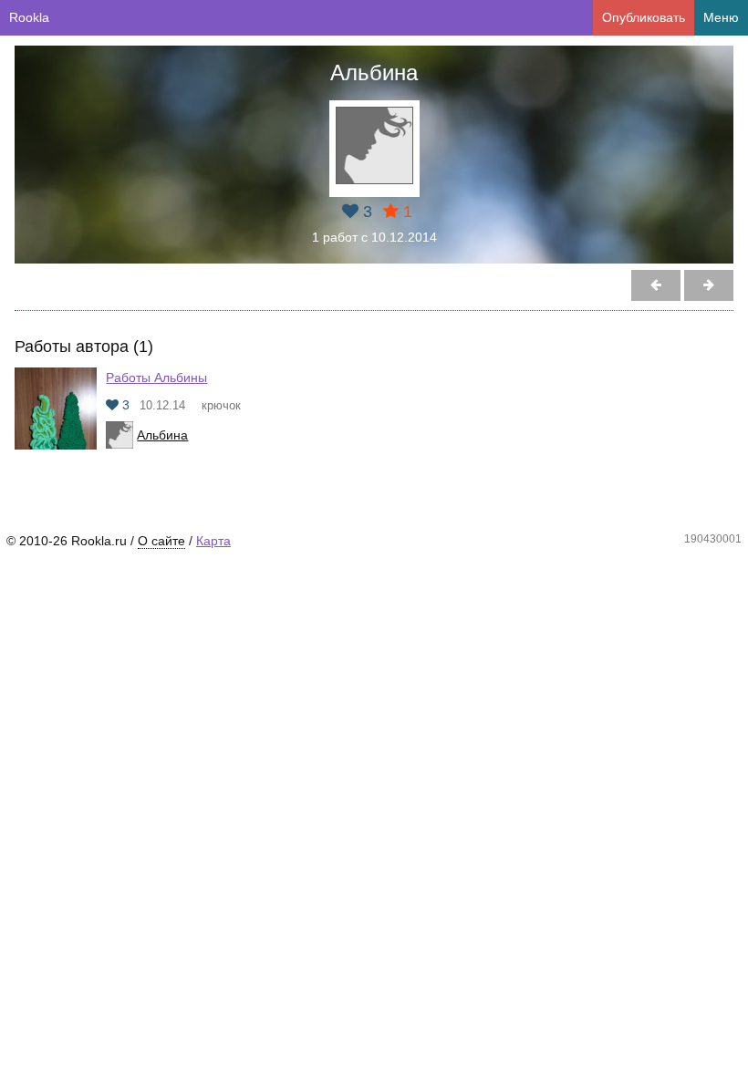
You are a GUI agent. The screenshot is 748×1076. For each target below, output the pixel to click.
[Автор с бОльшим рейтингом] (655, 285)
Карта (213, 540)
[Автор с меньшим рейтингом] (708, 285)
